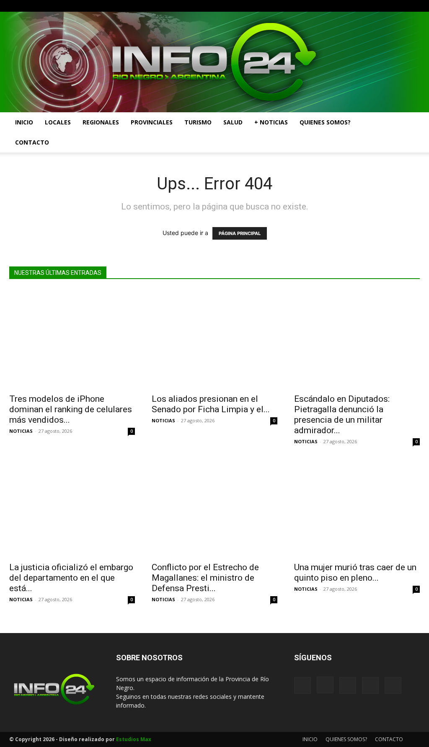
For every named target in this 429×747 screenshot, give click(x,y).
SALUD (233, 122)
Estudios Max (133, 739)
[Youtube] (413, 6)
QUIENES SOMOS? (325, 122)
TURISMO (198, 122)
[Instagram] (372, 6)
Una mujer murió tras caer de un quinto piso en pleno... (355, 572)
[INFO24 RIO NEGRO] (214, 62)
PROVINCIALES (152, 122)
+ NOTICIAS (271, 122)
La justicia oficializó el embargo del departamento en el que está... (71, 577)
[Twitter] (399, 6)
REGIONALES (101, 122)
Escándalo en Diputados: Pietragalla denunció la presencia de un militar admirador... (342, 414)
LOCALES (58, 122)
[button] (410, 123)
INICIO (24, 122)
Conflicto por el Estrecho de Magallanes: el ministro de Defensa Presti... (205, 577)
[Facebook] (358, 6)
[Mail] (386, 6)
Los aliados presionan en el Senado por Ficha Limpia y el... (211, 404)
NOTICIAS (21, 431)
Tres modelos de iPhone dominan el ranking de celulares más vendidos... (70, 409)
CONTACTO (32, 142)
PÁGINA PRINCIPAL (240, 233)
